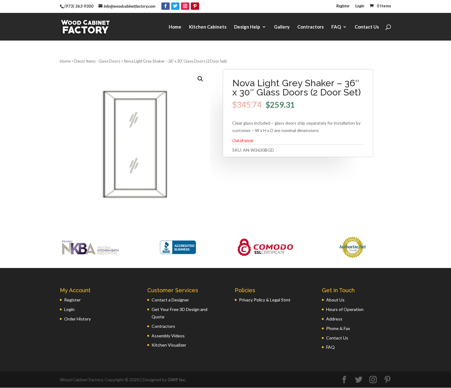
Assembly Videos (168, 335)
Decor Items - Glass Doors (97, 61)
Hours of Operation (345, 309)
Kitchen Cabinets (207, 27)
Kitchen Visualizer (169, 344)
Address (334, 318)
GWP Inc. (177, 379)
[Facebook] (165, 6)
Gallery (282, 27)
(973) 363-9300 (79, 6)
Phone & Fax (338, 328)
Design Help (247, 27)
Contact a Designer (170, 299)
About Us (335, 299)
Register (343, 6)
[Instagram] (185, 6)
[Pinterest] (195, 6)
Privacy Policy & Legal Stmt (265, 299)
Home (175, 27)
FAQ (336, 27)
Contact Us (367, 27)
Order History (77, 318)
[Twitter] (175, 6)
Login (359, 6)
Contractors (310, 27)
